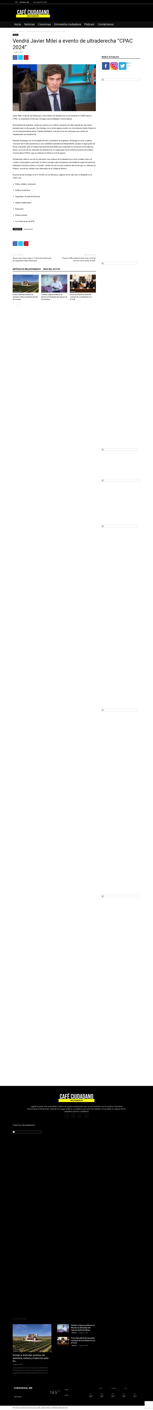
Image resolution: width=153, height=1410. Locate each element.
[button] (127, 2)
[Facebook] (130, 2)
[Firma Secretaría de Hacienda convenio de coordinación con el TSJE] (83, 284)
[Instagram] (133, 2)
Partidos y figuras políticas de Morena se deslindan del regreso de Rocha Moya (54, 297)
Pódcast (89, 24)
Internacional (28, 229)
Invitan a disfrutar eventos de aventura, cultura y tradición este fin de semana (25, 297)
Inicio (17, 24)
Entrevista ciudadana (67, 24)
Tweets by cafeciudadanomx (24, 1125)
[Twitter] (136, 2)
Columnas (44, 24)
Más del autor (51, 269)
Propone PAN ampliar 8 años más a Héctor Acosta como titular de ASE (79, 259)
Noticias (29, 24)
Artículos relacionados (27, 269)
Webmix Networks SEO (60, 1408)
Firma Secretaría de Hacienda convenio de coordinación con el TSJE (81, 297)
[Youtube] (139, 2)
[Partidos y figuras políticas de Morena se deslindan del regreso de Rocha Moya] (54, 284)
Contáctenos (106, 24)
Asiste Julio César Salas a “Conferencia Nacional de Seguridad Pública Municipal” (32, 259)
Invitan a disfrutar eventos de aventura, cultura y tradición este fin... (31, 1358)
